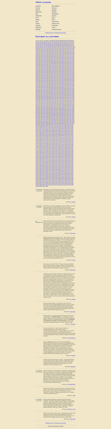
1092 (40, 135)
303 (73, 63)
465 (65, 78)
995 (39, 125)
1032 (40, 128)
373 (60, 70)
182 (70, 53)
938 (47, 119)
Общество (73, 233)
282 (57, 62)
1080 (40, 134)
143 (47, 50)
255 (65, 60)
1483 (62, 177)
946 (68, 119)
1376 (65, 165)
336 (42, 67)
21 (46, 41)
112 (44, 48)
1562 (46, 186)
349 (37, 69)
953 (47, 121)
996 (42, 125)
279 (50, 62)
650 (39, 95)
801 (42, 108)
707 (70, 99)
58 (44, 44)
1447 (62, 173)
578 (47, 88)
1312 (53, 158)
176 (55, 53)
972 (57, 122)
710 (39, 100)
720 (65, 100)
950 (39, 121)
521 (55, 83)
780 (65, 105)
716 (55, 100)
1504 (53, 179)
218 (47, 57)
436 (68, 75)
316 (68, 65)
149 (63, 50)
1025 (56, 127)
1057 (43, 131)
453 (73, 76)
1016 (65, 126)
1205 (56, 147)
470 (39, 79)
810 (65, 108)
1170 (59, 143)
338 (47, 67)
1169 (56, 143)
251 (55, 60)
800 (39, 108)
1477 (43, 177)
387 (57, 71)
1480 (53, 177)
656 (55, 95)
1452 (40, 174)
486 (42, 80)
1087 (62, 134)
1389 (69, 166)
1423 (62, 170)
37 (40, 43)
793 (60, 106)
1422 (59, 170)
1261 (43, 153)
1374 (59, 165)
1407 (50, 169)
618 (73, 91)
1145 (56, 140)
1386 (59, 166)
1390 (72, 166)
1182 (59, 144)
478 (60, 79)
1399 (62, 168)
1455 (50, 174)
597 (57, 89)
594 (50, 89)
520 (52, 83)
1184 (65, 144)
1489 (43, 178)
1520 (65, 181)
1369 (43, 165)
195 (65, 54)
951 (42, 121)
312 (57, 65)
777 (57, 105)
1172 (65, 143)
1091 (37, 135)
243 (73, 58)
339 (50, 67)
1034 (46, 128)
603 (73, 89)
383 (47, 71)
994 (37, 125)
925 (52, 118)
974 (63, 122)
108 (74, 46)
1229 (56, 149)
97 (46, 46)
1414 (72, 169)
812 (70, 108)
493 (60, 80)
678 (73, 96)
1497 (69, 178)
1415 (37, 170)
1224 (40, 149)
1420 (53, 170)
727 (44, 101)
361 (68, 69)
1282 (72, 154)
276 (42, 62)
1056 (40, 131)
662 (70, 95)
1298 (46, 157)
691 (68, 97)
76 (42, 45)
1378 (72, 165)
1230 (59, 149)
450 (65, 76)
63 (54, 44)
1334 (46, 161)
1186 (72, 144)
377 (70, 70)
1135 (62, 139)
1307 (37, 158)
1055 (37, 131)
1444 (53, 173)
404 (63, 73)
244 (37, 60)
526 (68, 83)
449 (63, 76)
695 (39, 99)
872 (70, 113)
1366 (72, 164)
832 (44, 110)
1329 (69, 160)
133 (60, 49)
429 (50, 75)
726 (42, 101)
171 (42, 53)
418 (60, 74)
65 (58, 44)
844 (37, 112)
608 (47, 91)
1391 (37, 168)
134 (63, 49)
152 (70, 50)
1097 (56, 135)
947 (70, 119)
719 (63, 100)
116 (55, 48)
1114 (72, 136)
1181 (56, 144)
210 (65, 56)
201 (42, 56)
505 (52, 82)
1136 (65, 139)
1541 (56, 183)
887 (70, 114)
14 (71, 40)
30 (64, 41)
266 (55, 61)
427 (44, 75)
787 (44, 106)
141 (42, 50)
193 (60, 54)
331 (68, 66)
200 (39, 56)
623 (47, 92)
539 (63, 84)
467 (70, 78)
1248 (40, 152)
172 (44, 53)
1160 (65, 141)
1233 (69, 149)
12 (66, 40)
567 (57, 87)
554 (63, 86)
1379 (37, 166)
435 (65, 75)
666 (42, 96)
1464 (40, 175)
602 (70, 89)
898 (60, 115)
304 (37, 65)
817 (44, 109)
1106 (46, 136)
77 (44, 45)
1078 (72, 132)
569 (63, 87)
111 (42, 48)
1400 (65, 168)
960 (65, 121)
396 (42, 73)
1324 (53, 160)
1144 (53, 140)
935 (39, 119)
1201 (43, 147)
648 (73, 93)
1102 (72, 135)
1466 (46, 175)
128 (47, 49)
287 (70, 62)
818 (47, 109)
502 (44, 82)
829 (37, 110)
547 (44, 86)
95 (42, 46)
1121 (56, 138)
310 (52, 65)
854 (63, 112)
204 (50, 56)
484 (37, 80)
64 (56, 44)
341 (55, 67)
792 (57, 106)
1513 (43, 181)
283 (60, 62)
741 (42, 102)
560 (39, 87)
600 (65, 89)
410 (39, 74)
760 (52, 104)
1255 (62, 152)
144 (50, 50)
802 (44, 108)
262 (44, 61)
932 (70, 118)
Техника (73, 201)
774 (50, 105)
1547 (37, 184)
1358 (46, 164)
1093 (43, 135)
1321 (43, 160)
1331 (37, 161)
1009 (43, 126)
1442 (46, 173)
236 (55, 58)
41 (48, 43)
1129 (43, 139)
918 (73, 117)
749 (63, 102)
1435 (62, 171)
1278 (59, 154)
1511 (37, 181)
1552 (53, 184)
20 (44, 41)
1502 (46, 179)
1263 (50, 153)
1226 (46, 149)
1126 (72, 138)
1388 (65, 166)
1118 (46, 138)
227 (70, 57)
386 (55, 71)
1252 (53, 152)
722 (70, 100)
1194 (59, 145)
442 (44, 76)
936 (42, 119)
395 (39, 73)
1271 (37, 154)
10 (62, 40)
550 (52, 86)
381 (42, 71)
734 (63, 101)
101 (55, 46)
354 (50, 69)
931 (68, 118)
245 (39, 60)
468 (73, 78)
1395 (50, 168)
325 (52, 66)
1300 (53, 157)
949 (37, 121)
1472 (65, 175)
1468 (53, 175)
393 (73, 71)
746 (55, 102)
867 (57, 113)
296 (55, 63)
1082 (46, 134)
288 (73, 62)
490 (52, 80)
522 (57, 83)
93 (38, 46)
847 (44, 112)
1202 (46, 147)
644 (63, 93)
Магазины (73, 324)
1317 (69, 158)
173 (47, 53)
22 (48, 41)
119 (63, 48)
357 (57, 69)
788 (47, 106)
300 (65, 63)
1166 (46, 143)
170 (39, 53)
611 (55, 91)
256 (68, 60)
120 (65, 48)
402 (57, 73)
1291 (62, 156)
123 (73, 48)
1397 (56, 168)
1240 (53, 151)
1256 (65, 152)
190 (52, 54)
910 (52, 117)
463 (60, 78)
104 (63, 46)
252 (57, 60)
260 (39, 61)
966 (42, 122)
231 (42, 58)
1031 (37, 128)
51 (69, 43)
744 (50, 102)
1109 (56, 136)
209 (63, 56)
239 (63, 58)
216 (42, 57)
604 (37, 91)
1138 (72, 139)
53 (73, 43)
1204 (53, 147)
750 (65, 102)
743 (47, 102)
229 (37, 58)
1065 (69, 131)
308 (47, 65)
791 (55, 106)
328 (60, 66)
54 (36, 44)
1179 (50, 144)
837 (57, 110)
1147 (62, 140)
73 (36, 45)
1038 (59, 128)
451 (68, 76)
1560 (40, 186)
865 (52, 113)
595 (52, 89)
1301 (56, 157)
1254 (59, 152)
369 (50, 70)
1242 (59, 151)
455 (39, 78)
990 (65, 123)
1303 (62, 157)
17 (38, 41)
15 (73, 40)
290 (39, 63)
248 (47, 60)
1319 (37, 160)
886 (68, 114)
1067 (37, 132)
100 (53, 46)
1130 (46, 139)
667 (44, 96)
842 (70, 110)
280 (52, 62)
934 (37, 119)
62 (52, 44)
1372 (53, 165)
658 (60, 95)
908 (47, 117)
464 (63, 78)
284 (63, 62)
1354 (72, 162)
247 (44, 60)
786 (42, 106)
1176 (40, 144)
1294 (72, 156)
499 (37, 82)
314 (63, 65)
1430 (46, 171)
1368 (40, 165)
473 (47, 79)
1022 (46, 127)
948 (73, 119)
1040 (65, 128)
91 (73, 45)
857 (70, 112)
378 (73, 70)
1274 (46, 154)
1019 (37, 127)
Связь (74, 395)
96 (44, 46)
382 (44, 71)
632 (70, 92)
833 (47, 110)
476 (55, 79)
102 (58, 46)
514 (37, 83)
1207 (62, 147)
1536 (40, 183)
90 (71, 45)
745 (52, 102)
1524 (40, 182)
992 (70, 123)
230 (39, 58)
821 (55, 109)
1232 (65, 149)
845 (39, 112)
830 (39, 110)
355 (52, 69)
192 (57, 54)
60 (48, 44)
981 (42, 123)
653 (47, 95)
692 (70, 97)
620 (39, 92)
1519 (62, 181)
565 (52, 87)
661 (68, 95)
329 (63, 66)
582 (57, 88)
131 (55, 49)
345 (65, 67)
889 (37, 115)
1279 (62, 154)
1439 (37, 173)
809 (63, 108)
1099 (62, 135)
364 (37, 70)
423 (73, 74)
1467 (50, 175)
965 (39, 122)
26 (56, 41)
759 (50, 104)
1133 (56, 139)
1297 (43, 157)
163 (60, 52)
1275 (50, 154)
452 (70, 76)
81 (52, 45)
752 (70, 102)
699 (50, 99)
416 (55, 74)
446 (55, 76)
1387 (62, 166)
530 (39, 84)
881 (55, 114)
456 (42, 78)
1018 (72, 126)
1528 (53, 182)
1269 (69, 153)
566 (55, 87)
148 (60, 50)
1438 (72, 171)
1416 (40, 170)
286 (68, 62)
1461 (69, 174)
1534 (72, 182)
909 (50, 117)
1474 (72, 175)
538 (60, 84)
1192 (53, 145)
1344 (40, 162)
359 (63, 69)
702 (57, 99)
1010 (46, 126)
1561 (43, 186)
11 (64, 40)
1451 (37, 174)
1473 (69, 175)
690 (65, 97)
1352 (65, 162)
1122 (59, 138)
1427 (37, 171)
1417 (43, 170)
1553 (56, 184)
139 (37, 50)
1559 (37, 186)
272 (70, 61)
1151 (37, 141)
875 (39, 114)
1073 (56, 132)
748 (60, 102)
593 (47, 89)
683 (47, 97)
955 (52, 121)
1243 (62, 151)
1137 (69, 139)
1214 (46, 148)
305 (39, 65)
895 (52, 115)
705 (65, 99)
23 (50, 41)
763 (60, 104)
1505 (56, 179)
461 (55, 78)
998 (47, 125)
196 (68, 54)
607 (44, 91)
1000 (53, 125)
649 (37, 95)
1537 (43, 183)
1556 (65, 184)
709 (37, 100)
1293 (69, 156)
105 (66, 46)
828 (73, 109)
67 (62, 44)
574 (37, 88)
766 (68, 104)
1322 (46, 160)
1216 (53, 148)
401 (55, 73)
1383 (50, 166)
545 (39, 86)
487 (44, 80)
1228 (53, 149)
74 (38, 45)
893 (47, 115)
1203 (50, 147)
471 (42, 79)
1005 (68, 125)
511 (68, 82)
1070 (46, 132)
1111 (62, 136)
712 (44, 100)
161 (55, 52)
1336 (53, 161)
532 (44, 84)
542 (70, 84)
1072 (53, 132)
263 (47, 61)
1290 (59, 156)
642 (57, 93)
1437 (69, 171)
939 (50, 119)
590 (39, 89)
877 (44, 114)
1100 (65, 135)
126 (42, 49)
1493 (56, 178)
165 (65, 52)
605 (39, 91)
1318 (72, 158)
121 (68, 48)
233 (47, 58)
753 (73, 102)
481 (68, 79)
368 (47, 70)
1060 (53, 131)
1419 (50, 170)
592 (44, 89)
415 (52, 74)
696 (42, 99)
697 (44, 99)
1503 (50, 179)
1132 (53, 139)
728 (47, 101)
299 (63, 63)
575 (39, 88)
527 (70, 83)
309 (50, 65)
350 (39, 69)
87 (64, 45)
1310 (46, 158)
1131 (50, 139)
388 (60, 71)
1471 (62, 175)
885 (65, 114)
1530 (59, 182)
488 (47, 80)
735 (65, 101)
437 (70, 75)
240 (65, 58)
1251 (50, 152)
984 (50, 123)
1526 (46, 182)
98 (48, 46)
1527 (50, 182)
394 (37, 73)
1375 (62, 165)
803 (47, 108)
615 (65, 91)
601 (68, 89)
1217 (56, 148)
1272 (40, 154)
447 (57, 76)
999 (50, 125)
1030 (72, 127)
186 (42, 54)
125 (39, 49)
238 (60, 58)
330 (65, 66)
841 (68, 110)
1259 (37, 153)
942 (57, 119)
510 (65, 82)
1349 (56, 162)
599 (63, 89)
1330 (72, 160)
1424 (65, 170)
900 (65, 115)
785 (39, 106)
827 (70, 109)
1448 (65, 173)
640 (52, 93)
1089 (69, 134)
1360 (53, 164)
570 (65, 87)
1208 (65, 147)
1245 (69, 151)
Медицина (73, 269)
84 (58, 45)
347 (70, 67)
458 (47, 78)
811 (68, 108)
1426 (72, 170)
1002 (59, 125)
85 (60, 45)
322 (44, 66)
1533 (69, 182)
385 (52, 71)
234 (50, 58)
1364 (65, 164)
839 (63, 110)
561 (42, 87)
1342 (72, 161)
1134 (59, 139)
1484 (65, 177)
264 (50, 61)
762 (57, 104)
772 (44, 105)
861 (42, 113)
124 (37, 49)
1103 (37, 136)
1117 (43, 138)
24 (52, 41)
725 (39, 101)
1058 (46, 131)
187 (44, 54)
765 (65, 104)
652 (44, 95)
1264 (53, 153)
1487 (37, 178)
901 (68, 115)
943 (60, 119)
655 (52, 95)
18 (40, 41)
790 (52, 106)
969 (50, 122)
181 (68, 53)
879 (50, 114)
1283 (37, 156)
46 (58, 43)
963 (73, 121)
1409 (56, 169)
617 (70, 91)
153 (73, 50)
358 (60, 69)
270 (65, 61)
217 (44, 57)
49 (64, 43)
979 (37, 123)
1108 (53, 136)
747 (57, 102)
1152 (40, 141)
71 (71, 44)
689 (63, 97)
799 (37, 108)
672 (57, 96)
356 (55, 69)
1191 (50, 145)
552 (57, 86)
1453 (43, 174)
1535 (37, 183)
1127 (37, 139)
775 (52, 105)
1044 (40, 130)
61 (50, 44)
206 (55, 56)
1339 (62, 161)
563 (47, 87)
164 (63, 52)
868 (60, 113)
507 (57, 82)
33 (71, 41)
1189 (43, 145)
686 (55, 97)
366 (42, 70)
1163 (37, 143)
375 (65, 70)
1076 (65, 132)
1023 (50, 127)
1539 (50, 183)
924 (50, 118)
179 (63, 53)
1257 (69, 152)
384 (50, 71)
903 (73, 115)
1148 (65, 140)
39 (44, 43)
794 (63, 106)
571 (68, 87)
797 (70, 106)
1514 (46, 181)
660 (65, 95)
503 (47, 82)
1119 (50, 138)
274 (37, 62)
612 (57, 91)
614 (63, 91)
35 (36, 43)
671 (55, 96)
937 (44, 119)
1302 (59, 157)
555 (65, 86)
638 (47, 93)
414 (50, 74)
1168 (53, 143)
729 (50, 101)
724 (37, 101)
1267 (62, 153)
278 (47, 62)
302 (70, 63)
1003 (62, 125)
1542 (59, 183)
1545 (69, 183)
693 (73, 97)
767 (70, 104)
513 (73, 82)
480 (65, 79)
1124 (65, 138)
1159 (62, 141)
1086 (59, 134)
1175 (37, 144)
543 (73, 84)
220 (52, 57)
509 (63, 82)
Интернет (73, 366)
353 (47, 69)
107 (71, 46)
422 (70, 74)
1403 (37, 169)
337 (44, 67)
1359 (50, 164)
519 (50, 83)
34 (73, 41)
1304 (65, 157)
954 (50, 121)
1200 (40, 147)
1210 (72, 147)
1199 (37, 147)
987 (57, 123)
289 (37, 63)
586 (68, 88)
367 (44, 70)
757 (44, 104)
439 (37, 76)
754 (37, 104)
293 (47, 63)
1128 (40, 139)
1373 (56, 165)
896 (55, 115)
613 (60, 91)
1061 (56, 131)
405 (65, 73)
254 (63, 60)
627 (57, 92)
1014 (59, 126)
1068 (40, 132)
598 (60, 89)
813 (73, 108)
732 (57, 101)
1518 (59, 181)
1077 (69, 132)
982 (44, 123)
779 (63, 105)
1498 (72, 178)
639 (50, 93)
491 (55, 80)
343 (60, 67)
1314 (59, 158)
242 (70, 58)
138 (73, 49)
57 (42, 44)
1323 (50, 160)
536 (55, 84)
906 (42, 117)
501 (42, 82)
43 (52, 43)
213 (73, 56)
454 (37, 78)
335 (39, 67)
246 (42, 60)
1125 (69, 138)
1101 (69, 135)
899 (63, 115)
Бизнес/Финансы (71, 337)
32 (69, 41)
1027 (62, 127)
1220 (65, 148)
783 (73, 105)
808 (60, 108)
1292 (65, 156)
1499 (37, 179)
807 (57, 108)
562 (44, 87)
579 (50, 88)
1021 (43, 127)
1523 (37, 182)
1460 (65, 174)
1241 (56, 151)
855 (65, 112)
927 (57, 118)
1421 (56, 170)
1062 (59, 131)
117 (57, 48)
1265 (56, 153)
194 (63, 54)
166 (68, 52)
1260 (40, 153)
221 (55, 57)
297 (57, 63)
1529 (56, 182)
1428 (40, 171)
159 (50, 52)
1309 (43, 158)
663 (73, 95)
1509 (69, 179)
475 (52, 79)
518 (47, 83)
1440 (40, 173)
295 (52, 63)
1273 (43, 154)
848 (47, 112)
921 (42, 118)
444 (50, 76)
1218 (59, 148)
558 (73, 86)
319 (37, 66)
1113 (69, 136)
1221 (69, 148)
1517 (56, 181)
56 (40, 44)
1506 (59, 179)
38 (42, 43)
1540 (53, 183)
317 (70, 65)
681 (42, 97)
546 (42, 86)
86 (62, 45)
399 (50, 73)
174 (50, 53)
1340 (65, 161)
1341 (69, 161)
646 (68, 93)
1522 (72, 181)
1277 (56, 154)
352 (44, 69)
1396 (53, 168)
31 (67, 41)
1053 (69, 130)
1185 (69, 144)
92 (36, 46)
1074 (59, 132)
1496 (65, 178)
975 (65, 122)
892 (44, 115)
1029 (69, 127)
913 (60, 117)
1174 (72, 143)
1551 (50, 184)
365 (39, 70)
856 (68, 112)
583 (60, 88)
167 (70, 52)
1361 (56, 164)
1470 (59, 175)
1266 (59, 153)
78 (46, 45)
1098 (59, 135)
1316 (65, 158)
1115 (37, 138)
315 (65, 65)
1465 (43, 175)
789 (50, 106)
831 (42, 110)
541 (68, 84)
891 (42, 115)
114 (50, 48)
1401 (69, 168)
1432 (53, 171)
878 (47, 114)
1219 (62, 148)
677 (70, 96)
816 (42, 109)
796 (68, 106)
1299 (50, 157)
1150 (72, 140)
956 (55, 121)
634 (37, 93)
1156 (53, 141)
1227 (50, 149)
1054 (72, 130)
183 (73, 53)
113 (47, 48)
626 (55, 92)
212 (70, 56)
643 (60, 93)
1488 (40, 178)
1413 (69, 169)
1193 (56, 145)
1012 (53, 126)
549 (50, 86)
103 (61, 46)
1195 (62, 145)
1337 (56, 161)
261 (42, 61)
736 (68, 101)
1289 (56, 156)
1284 (40, 156)
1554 (59, 184)
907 (44, 117)
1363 (62, 164)
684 (50, 97)
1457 (56, 174)
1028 (65, 127)
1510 (72, 179)
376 (68, 70)
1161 (69, 141)
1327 (62, 160)
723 (73, 100)
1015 (62, 126)
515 (39, 83)
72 (73, 44)
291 (42, 63)
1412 (65, 169)
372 (57, 70)
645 (65, 93)
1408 (53, 169)
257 (70, 60)
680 (39, 97)
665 (39, 96)
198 (73, 54)
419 (63, 74)
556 (68, 86)
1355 (37, 164)
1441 (43, 173)
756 (42, 104)
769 (37, 105)
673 (60, 96)
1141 (43, 140)
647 (70, 93)
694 (37, 99)
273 (73, 61)
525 (65, 83)
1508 (65, 179)
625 (52, 92)
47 (60, 43)
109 (37, 48)
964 (37, 122)
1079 (37, 134)
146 (55, 50)
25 (54, 41)
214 (37, 57)
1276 (53, 154)
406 (68, 73)
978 (73, 122)
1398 (59, 168)
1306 (72, 157)
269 (63, 61)
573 (73, 87)
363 (73, 69)
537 (57, 84)
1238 (46, 151)
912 (57, 117)
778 (60, 105)
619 (37, 92)
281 (55, 62)
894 (50, 115)
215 (39, 57)
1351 (62, 162)
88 (67, 45)
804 (50, 108)
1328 (65, 160)
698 (47, 99)
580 (52, 88)
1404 (40, 169)
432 (57, 75)
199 (37, 56)
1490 (46, 178)
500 (39, 82)
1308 (40, 158)
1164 (40, 143)
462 (57, 78)
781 (68, 105)
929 (63, 118)
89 (69, 45)
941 (55, 119)
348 (73, 67)
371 (55, 70)
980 (39, 123)
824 (63, 109)
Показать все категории (60, 32)
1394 (46, 168)
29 (62, 41)
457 (44, 78)
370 (52, 70)
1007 (37, 126)
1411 (62, 169)
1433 (56, 171)
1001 (56, 125)
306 (42, 65)
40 (46, 43)
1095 (50, 135)
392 (70, 71)
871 (68, 113)
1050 (59, 130)
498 (73, 80)
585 (65, 88)
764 (63, 104)
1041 (69, 128)
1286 (46, 156)
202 (44, 56)
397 (44, 73)
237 (57, 58)
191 (55, 54)
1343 (37, 162)
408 (73, 73)
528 (73, 83)
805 (52, 108)
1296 (40, 157)
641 (55, 93)
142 (44, 50)
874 (37, 114)
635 (39, 93)
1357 (43, 164)
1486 (72, 177)
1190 (46, 145)
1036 (53, 128)
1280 (65, 154)
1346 (46, 162)
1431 (50, 171)
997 (44, 125)
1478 (46, 177)
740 (39, 102)
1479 (50, 177)
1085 (56, 134)
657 (57, 95)
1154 (46, 141)
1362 (59, 164)
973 (60, 122)
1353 (69, 162)
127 (44, 49)
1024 (53, 127)
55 (38, 44)
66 (60, 44)
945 (65, 119)
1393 (43, 168)
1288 (53, 156)
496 (68, 80)
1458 (59, 174)
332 (70, 66)
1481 (56, 177)
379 (37, 71)
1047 (50, 130)
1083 (50, 134)
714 (50, 100)
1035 (50, 128)
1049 (56, 130)
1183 (62, 144)
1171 (62, 143)
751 (68, 102)
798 (73, 106)
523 (60, 83)
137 (70, 49)
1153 (43, 141)
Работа (73, 299)
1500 (40, 179)
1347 (50, 162)
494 (63, 80)
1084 (53, 134)
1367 (37, 165)
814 (37, 109)
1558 (72, 184)
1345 (43, 162)
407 (70, 73)
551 (55, 86)
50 (67, 43)
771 (42, 105)
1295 (37, 157)
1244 (65, 151)
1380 (40, 166)
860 (39, 113)
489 (50, 80)
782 (70, 105)
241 (68, 58)
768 (73, 104)
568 (60, 87)
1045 (43, 130)
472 (44, 79)
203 (47, 56)
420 (65, 74)
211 (68, 56)
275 (39, 62)
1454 (46, 174)
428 (47, 75)
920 (39, 118)
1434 (59, 171)
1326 (59, 160)
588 (73, 88)
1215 (50, 148)
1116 (40, 138)
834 (50, 110)
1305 (69, 157)
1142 (46, 140)
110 (39, 48)
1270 (72, 153)
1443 (50, 173)
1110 (59, 136)
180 (65, 53)
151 (68, 50)
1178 (46, 144)
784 (37, 106)
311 (55, 65)
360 (65, 69)
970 (52, 122)
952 (44, 121)
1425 (69, 170)
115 (52, 48)
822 (57, 109)
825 (65, 109)
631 (68, 92)
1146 (59, 140)
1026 (59, 127)
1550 (46, 184)
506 (55, 82)
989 (63, 123)
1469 (56, 175)
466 (68, 78)
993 (73, 123)
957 (57, 121)
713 (47, 100)
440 (39, 76)
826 (68, 109)
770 (39, 105)
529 (37, 84)
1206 (59, 147)
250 (52, 60)
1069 (43, 132)
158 (47, 52)
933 (73, 118)
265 (52, 61)
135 (65, 49)
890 (39, 115)
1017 (69, 126)
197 (70, 54)
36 (38, 43)
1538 (46, 183)
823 (60, 109)
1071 (50, 132)
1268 (65, 153)
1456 (53, 174)
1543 (62, 183)
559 (37, 87)
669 (50, 96)
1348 (53, 162)
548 (47, 86)
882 (57, 114)
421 (68, 74)
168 (73, 52)
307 (44, 65)
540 (65, 84)
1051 (62, 130)
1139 (37, 140)
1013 (56, 126)
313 (60, 65)
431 (55, 75)
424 (37, 75)
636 (42, 93)
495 (65, 80)
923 (47, 118)
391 (68, 71)
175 (52, 53)
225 (65, 57)
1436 (65, 171)
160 (52, 52)
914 (63, 117)
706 (68, 99)
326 (55, 66)
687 (57, 97)
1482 (59, 177)
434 (63, 75)
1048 (53, 130)
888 (73, 114)
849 (50, 112)
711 (42, 100)
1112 (65, 136)
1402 (72, 168)
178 (60, 53)
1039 (62, 128)
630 (65, 92)
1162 (72, 141)
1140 (40, 140)
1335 (50, 161)
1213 (43, 148)
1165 (43, 143)
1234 (72, 149)
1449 (69, 173)
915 (65, 117)
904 (37, 117)
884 (63, 114)
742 (44, 102)
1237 (43, 151)
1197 (69, 145)
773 (47, 105)
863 (47, 113)
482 (70, 79)
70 (69, 44)
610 (52, 91)
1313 (56, 158)
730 (52, 101)
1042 (72, 128)
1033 (43, 128)
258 (73, 60)
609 (50, 91)
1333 (43, 161)
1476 (40, 177)
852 (57, 112)
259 (37, 61)
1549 (43, 184)
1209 (69, 147)
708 (73, 99)
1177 (43, 144)
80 (50, 45)
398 (47, 73)
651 (42, 95)
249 (50, 60)
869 (63, 113)
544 (37, 86)
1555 (62, 184)
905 (39, 117)
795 (65, 106)
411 (42, 74)
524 (63, 83)
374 (63, 70)
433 (60, 75)
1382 (46, 166)
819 (50, 109)
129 (50, 49)
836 (55, 110)
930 (65, 118)
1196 (65, 145)
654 (50, 95)
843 (73, 110)
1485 (69, 177)
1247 (37, 152)
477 (57, 79)
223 (60, 57)
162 (57, 52)
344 (63, 67)
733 (60, 101)
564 (50, 87)
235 (52, 58)
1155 (50, 141)
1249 (43, 152)
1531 (62, 182)
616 (68, 91)
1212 (40, 148)
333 (73, 66)
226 (68, 57)
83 (56, 45)
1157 (56, 141)
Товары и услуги (71, 409)
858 (73, 112)
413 (47, 74)
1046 (46, 130)
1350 (59, 162)
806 (55, 108)
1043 (37, 130)
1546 (72, 183)
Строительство (71, 384)
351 (42, 69)
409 (37, 74)
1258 (72, 152)
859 (37, 113)
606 (42, 91)
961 (68, 121)
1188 (40, 145)
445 (52, 76)
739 (37, 102)
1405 (43, 169)
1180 (53, 144)
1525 (43, 182)
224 (63, 57)
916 (68, 117)
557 (70, 86)
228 (73, 57)
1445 (56, 173)
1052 (65, 130)
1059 (50, 131)
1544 (65, 183)
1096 (53, 135)
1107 (50, 136)
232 (44, 58)
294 (50, 63)
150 (65, 50)
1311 (50, 158)
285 (65, 62)
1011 (50, 126)
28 (60, 41)
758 (47, 104)
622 (44, 92)
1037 (56, 128)
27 (58, 41)
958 (60, 121)
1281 (69, 154)
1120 (53, 138)
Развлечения (72, 311)
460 (52, 78)
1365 (69, 164)
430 (52, 75)
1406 (46, 169)
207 (57, 56)
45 (56, 43)
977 (70, 122)
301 (68, 63)
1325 (56, 160)
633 (73, 92)
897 (57, 115)
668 (47, 96)
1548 (40, 184)
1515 (50, 181)
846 (42, 112)
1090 (72, 134)
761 (55, 104)
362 (70, 69)
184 (37, 54)
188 (47, 54)
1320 (40, 160)
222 (57, 57)
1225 (43, 149)
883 (60, 114)
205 (52, 56)
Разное (73, 260)
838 (60, 110)
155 (39, 52)
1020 (40, 127)
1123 (62, 138)
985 (52, 123)
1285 (43, 156)
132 (57, 49)
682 (44, 97)
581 (55, 88)
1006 (72, 125)
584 (63, 88)
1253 (56, 152)
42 (50, 43)
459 (50, 78)
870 (65, 113)
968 (47, 122)
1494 (59, 178)
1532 (65, 182)
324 (50, 66)
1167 (50, 143)
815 (39, 109)
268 (60, 61)
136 (68, 49)
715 (52, 100)
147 (57, 50)
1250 (46, 152)
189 (50, 54)
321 (42, 66)
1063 (62, 131)
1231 (62, 149)
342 (57, 67)
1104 (40, 136)
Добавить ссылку (49, 32)
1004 (65, 125)
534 (50, 84)
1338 (59, 161)
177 (57, 53)
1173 (69, 143)
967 (44, 122)
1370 (46, 165)
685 (52, 97)
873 (73, 113)
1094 (46, 135)
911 (55, 117)
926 (55, 118)
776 (55, 105)
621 (42, 92)
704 (63, 99)
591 (42, 89)
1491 (50, 178)
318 (73, 65)
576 (42, 88)
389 (63, 71)
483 (73, 79)
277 (44, 62)
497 (70, 80)
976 (68, 122)
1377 (69, 165)
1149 (69, 140)
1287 (50, 156)
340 (52, 67)
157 (44, 52)
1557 (69, 184)
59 (46, 44)
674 (63, 96)
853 (60, 112)
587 (70, 88)
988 (60, 123)
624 (50, 92)
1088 (65, 134)
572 (70, 87)
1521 (69, 181)
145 (52, 50)
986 (55, 123)
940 (52, 119)
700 (52, 99)
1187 (37, 145)
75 (40, 45)
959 (63, 121)
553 (60, 86)
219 (50, 57)
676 (68, 96)
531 (42, 84)
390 (65, 71)
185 (39, 54)
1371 (50, 165)
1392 (40, 168)
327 (57, 66)
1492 (53, 178)
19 (42, 41)
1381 (43, 166)
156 (42, 52)
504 (50, 82)
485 (39, 80)
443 (47, 76)
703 (60, 99)
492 (57, 80)
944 (63, 119)
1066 (72, 131)
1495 (62, 178)
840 (65, 110)
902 (70, 115)
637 (44, 93)
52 (71, 43)
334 (37, 67)
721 (68, 100)
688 (60, 97)
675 (65, 96)
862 (44, 113)
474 (50, 79)
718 (60, 100)
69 (67, 44)
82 (54, 45)
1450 (72, 173)
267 (57, 61)
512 (70, 82)
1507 (62, 179)
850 (52, 112)
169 (37, 53)
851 (55, 112)
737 (70, 101)
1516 (53, 181)
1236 (40, 151)
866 (55, 113)
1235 (37, 151)
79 (48, 45)
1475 (37, 177)
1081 (43, 134)
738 (73, 101)
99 (50, 46)
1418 (46, 170)
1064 (65, 131)
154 (37, 52)
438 (73, 75)
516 (42, 83)
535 (52, 84)
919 (37, 118)
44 (54, 43)
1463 (37, 175)
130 (52, 49)
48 (62, 43)
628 (60, 92)
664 (37, 96)
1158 (59, 141)
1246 (72, 151)
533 (47, 84)
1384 (53, 166)
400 (52, 73)
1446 (59, 173)
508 (60, 82)
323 (47, 66)
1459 (62, 174)
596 (55, 89)
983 (47, 123)
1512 (40, 181)
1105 (43, 136)
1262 (46, 153)
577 (44, 88)
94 (40, 46)
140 (39, 50)
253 (60, 60)
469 (37, 79)
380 (39, 71)
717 (57, 100)
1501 (43, 179)
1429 (43, 171)
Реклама (73, 355)
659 (63, 95)
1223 (37, 149)
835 (52, 110)
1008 (40, 126)
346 (68, 67)
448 (60, 76)
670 (52, 96)
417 (57, 74)
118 (60, 48)
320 (39, 66)
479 (63, 79)
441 (42, 76)
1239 (50, 151)
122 (70, 48)
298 (60, 63)
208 (60, 56)
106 (68, 46)
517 (44, 83)
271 (68, 61)
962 (70, 121)
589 (37, 89)
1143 (50, 140)
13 (68, 40)
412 (44, 74)
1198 (72, 145)
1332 (40, 161)
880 (52, 114)
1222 (72, 148)
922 (44, 118)
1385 (56, 166)
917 (70, 117)
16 (36, 41)
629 (63, 92)
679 (37, 97)
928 (60, 118)
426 (42, 75)
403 (60, 73)
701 (55, 99)
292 (44, 63)
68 (64, 44)
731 (55, 101)
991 (68, 123)
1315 (62, 158)
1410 (59, 169)
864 (50, 113)
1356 (40, 164)
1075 (62, 132)
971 (55, 122)
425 (39, 75)
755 (39, 104)
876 (42, 114)
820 (52, 109)
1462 (72, 174)
